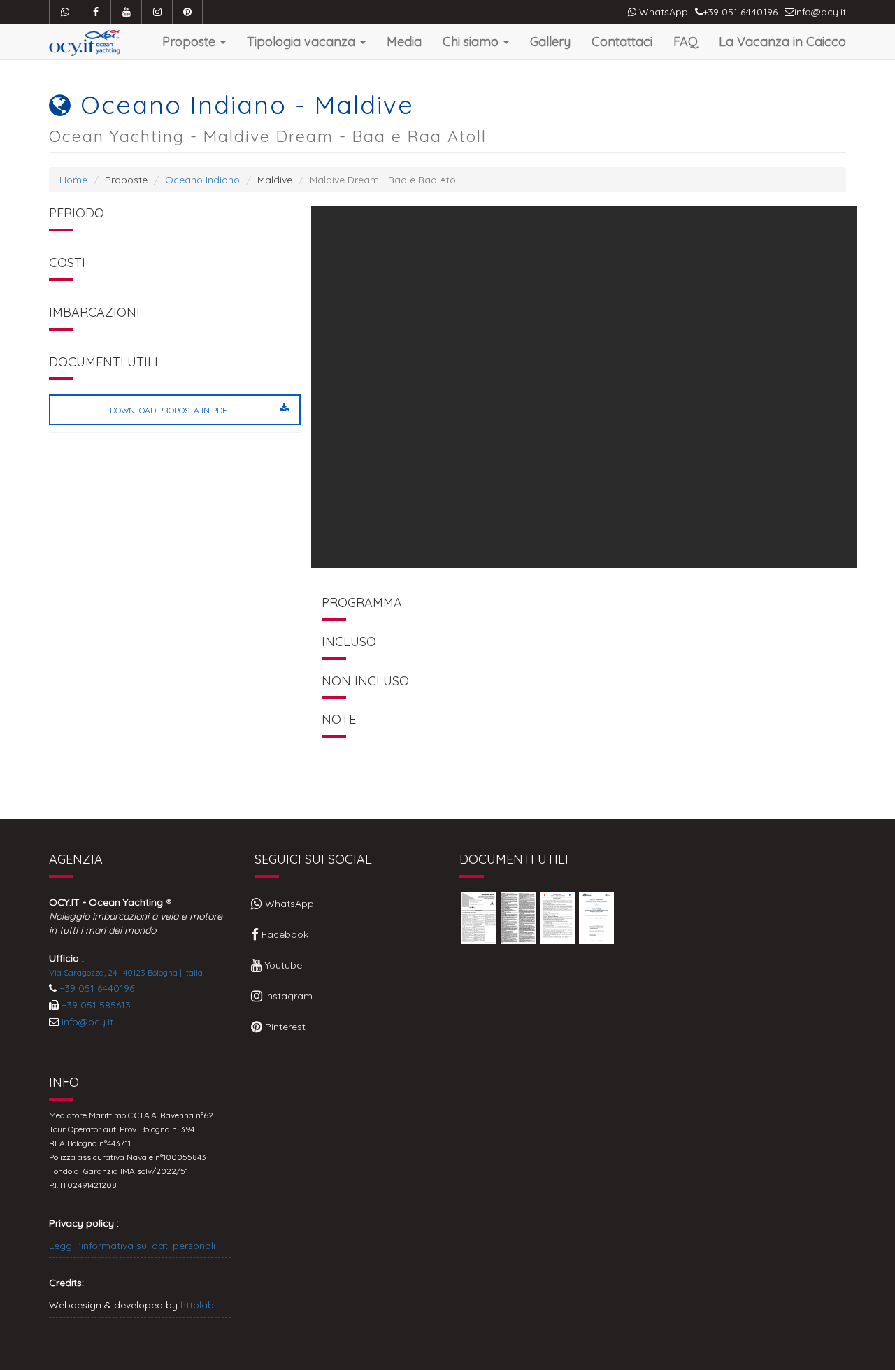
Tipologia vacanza (303, 41)
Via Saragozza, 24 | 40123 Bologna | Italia (126, 972)
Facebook (283, 934)
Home (73, 179)
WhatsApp (662, 12)
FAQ (685, 41)
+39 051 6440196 (96, 988)
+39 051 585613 (96, 1005)
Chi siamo (472, 41)
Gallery (550, 41)
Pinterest (284, 1026)
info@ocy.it (87, 1021)
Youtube (282, 965)
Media (404, 41)
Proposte (190, 41)
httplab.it (201, 1305)
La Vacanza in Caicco (782, 41)
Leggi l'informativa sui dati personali (132, 1245)
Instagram (287, 996)
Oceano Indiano (202, 179)
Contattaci (622, 41)
